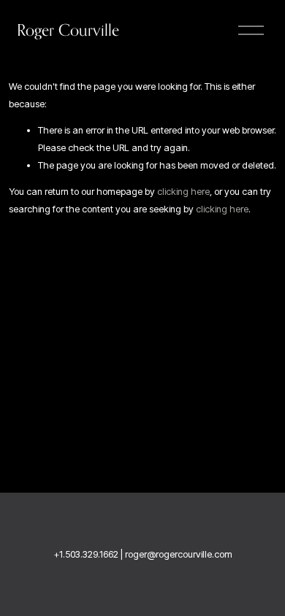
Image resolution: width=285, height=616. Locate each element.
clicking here (183, 191)
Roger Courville (68, 29)
